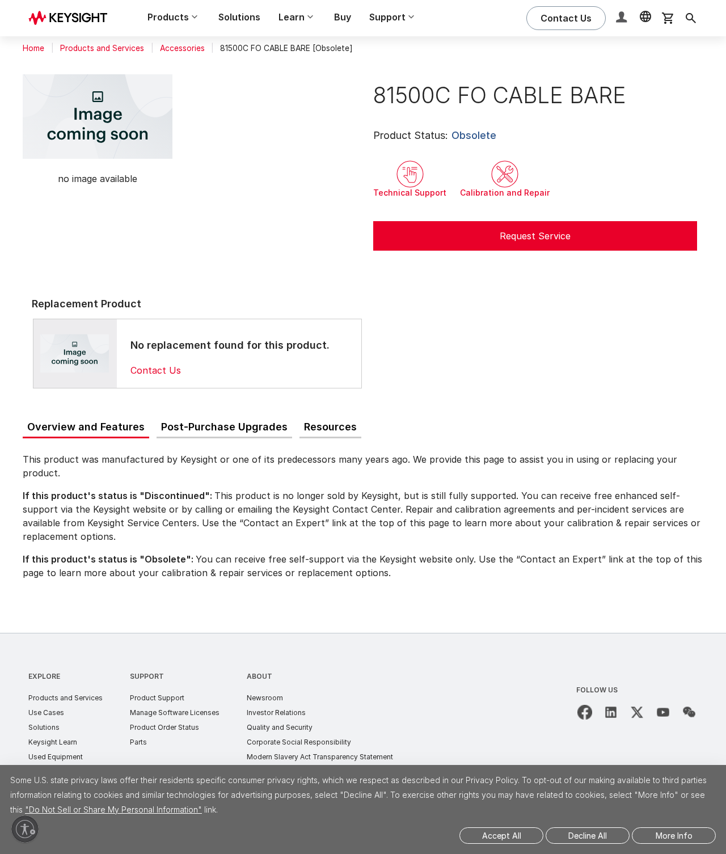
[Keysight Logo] (72, 18)
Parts (138, 742)
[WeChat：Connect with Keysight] (689, 712)
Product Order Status (164, 727)
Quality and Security (280, 727)
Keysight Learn (52, 742)
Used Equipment (55, 756)
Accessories (182, 48)
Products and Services (102, 48)
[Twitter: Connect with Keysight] (636, 712)
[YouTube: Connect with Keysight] (663, 712)
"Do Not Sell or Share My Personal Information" (113, 809)
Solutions (239, 17)
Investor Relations (276, 712)
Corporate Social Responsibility (299, 742)
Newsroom (265, 698)
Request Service (535, 236)
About (259, 676)
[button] (623, 18)
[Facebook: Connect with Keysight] (584, 712)
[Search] (691, 18)
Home (33, 48)
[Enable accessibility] (25, 829)
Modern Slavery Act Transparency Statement (320, 756)
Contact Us (155, 370)
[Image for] (74, 353)
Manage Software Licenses (175, 712)
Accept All (501, 835)
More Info (674, 835)
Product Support (157, 698)
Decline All (587, 835)
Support (147, 676)
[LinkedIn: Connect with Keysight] (610, 712)
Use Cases (46, 712)
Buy (342, 17)
